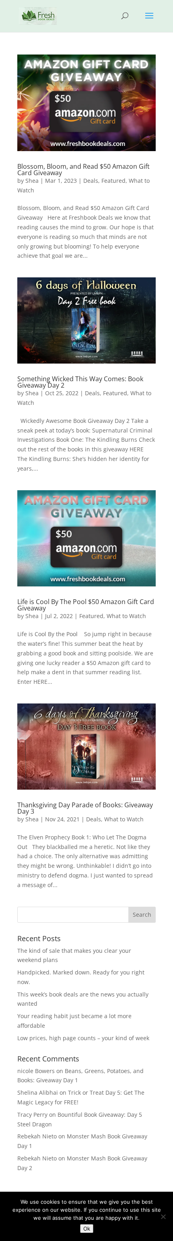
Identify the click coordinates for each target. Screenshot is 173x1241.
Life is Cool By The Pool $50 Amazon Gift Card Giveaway (85, 604)
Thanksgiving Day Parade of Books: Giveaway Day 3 (85, 808)
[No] (163, 1217)
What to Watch (126, 616)
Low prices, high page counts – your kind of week (83, 1038)
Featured (113, 180)
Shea (32, 180)
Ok (86, 1228)
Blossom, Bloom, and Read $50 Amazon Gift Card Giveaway (83, 169)
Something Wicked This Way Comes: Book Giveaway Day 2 (80, 382)
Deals (90, 180)
